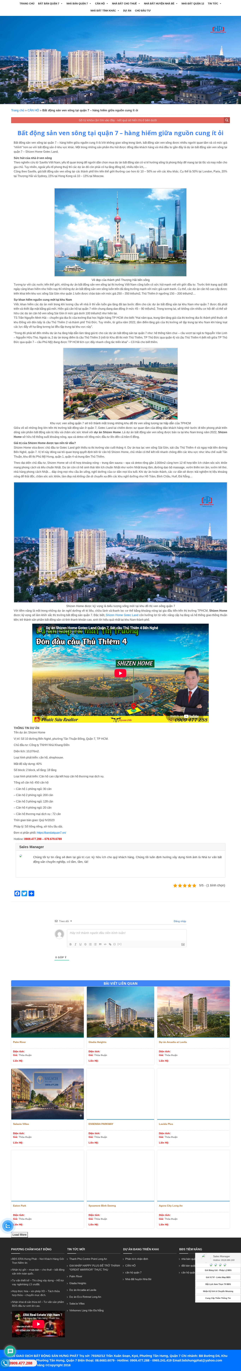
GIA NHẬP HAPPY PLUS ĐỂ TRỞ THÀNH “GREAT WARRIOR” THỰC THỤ (94, 1267)
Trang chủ (27, 3)
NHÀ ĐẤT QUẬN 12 (193, 3)
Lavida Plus (166, 1124)
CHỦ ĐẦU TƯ (143, 10)
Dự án (127, 10)
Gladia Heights (97, 1042)
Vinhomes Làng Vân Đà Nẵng (86, 1310)
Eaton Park (19, 1205)
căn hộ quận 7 (133, 1272)
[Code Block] (105, 944)
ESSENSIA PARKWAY (101, 1124)
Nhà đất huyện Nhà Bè (159, 3)
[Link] (110, 944)
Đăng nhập (179, 921)
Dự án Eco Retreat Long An (85, 1296)
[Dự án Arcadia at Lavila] (193, 1012)
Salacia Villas (21, 1124)
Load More (19, 1234)
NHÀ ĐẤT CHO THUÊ (124, 3)
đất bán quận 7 (48, 3)
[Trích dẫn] (100, 944)
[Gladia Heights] (120, 1012)
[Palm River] (47, 1012)
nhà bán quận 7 (77, 3)
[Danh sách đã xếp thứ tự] (90, 944)
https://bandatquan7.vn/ (51, 832)
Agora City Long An (171, 1205)
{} (114, 944)
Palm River (19, 1042)
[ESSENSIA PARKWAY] (120, 1094)
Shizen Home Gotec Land (122, 615)
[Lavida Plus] (193, 1094)
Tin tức (213, 3)
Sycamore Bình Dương (102, 1205)
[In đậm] (70, 944)
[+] (120, 944)
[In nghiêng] (75, 944)
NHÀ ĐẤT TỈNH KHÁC (103, 10)
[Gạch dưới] (80, 944)
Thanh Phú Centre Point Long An (88, 1258)
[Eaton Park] (47, 1175)
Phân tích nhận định (136, 1258)
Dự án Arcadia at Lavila (173, 1042)
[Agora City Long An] (193, 1175)
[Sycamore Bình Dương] (120, 1175)
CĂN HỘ (100, 3)
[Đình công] (85, 944)
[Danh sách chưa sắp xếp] (95, 944)
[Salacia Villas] (47, 1094)
